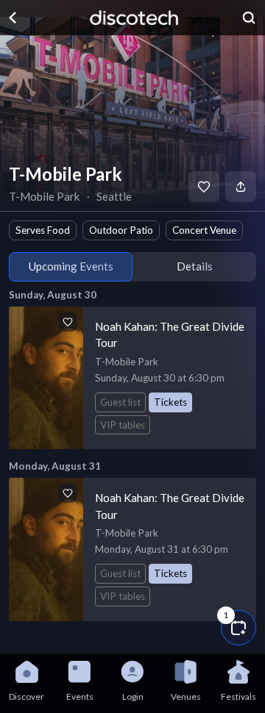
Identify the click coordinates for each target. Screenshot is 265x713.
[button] (238, 627)
